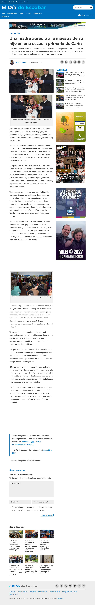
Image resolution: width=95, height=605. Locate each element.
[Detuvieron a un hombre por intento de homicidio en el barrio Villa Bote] (60, 98)
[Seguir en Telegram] (79, 586)
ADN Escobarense (54, 592)
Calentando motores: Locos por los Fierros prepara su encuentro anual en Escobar (74, 74)
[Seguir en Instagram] (66, 586)
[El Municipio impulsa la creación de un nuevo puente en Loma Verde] (60, 82)
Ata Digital (60, 598)
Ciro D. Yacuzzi (21, 62)
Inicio (3, 13)
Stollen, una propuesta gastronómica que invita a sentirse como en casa (74, 105)
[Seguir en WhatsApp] (75, 586)
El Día (24, 7)
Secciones (5, 16)
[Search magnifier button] (91, 7)
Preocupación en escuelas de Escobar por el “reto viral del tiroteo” (46, 569)
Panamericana (38, 13)
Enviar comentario (47, 515)
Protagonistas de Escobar (69, 592)
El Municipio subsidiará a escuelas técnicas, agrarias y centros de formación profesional (31, 546)
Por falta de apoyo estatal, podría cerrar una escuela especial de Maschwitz (31, 569)
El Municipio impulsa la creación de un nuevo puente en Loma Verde (75, 81)
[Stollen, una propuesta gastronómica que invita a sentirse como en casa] (60, 106)
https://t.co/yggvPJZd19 (31, 442)
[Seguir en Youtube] (70, 586)
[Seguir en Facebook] (61, 586)
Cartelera (28, 13)
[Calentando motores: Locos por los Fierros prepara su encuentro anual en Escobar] (60, 75)
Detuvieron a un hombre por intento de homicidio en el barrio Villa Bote (75, 97)
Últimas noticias (12, 13)
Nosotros (4, 2)
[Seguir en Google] (84, 586)
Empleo (21, 13)
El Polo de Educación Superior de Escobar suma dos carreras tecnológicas (14, 545)
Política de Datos (42, 592)
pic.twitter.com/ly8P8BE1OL (23, 445)
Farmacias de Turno (22, 2)
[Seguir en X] (57, 586)
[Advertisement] (31, 256)
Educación (14, 33)
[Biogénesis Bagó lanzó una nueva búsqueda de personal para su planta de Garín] (60, 90)
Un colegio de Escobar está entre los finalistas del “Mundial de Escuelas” (45, 545)
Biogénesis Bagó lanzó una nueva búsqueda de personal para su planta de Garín (75, 89)
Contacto (11, 2)
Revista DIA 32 (13, 594)
